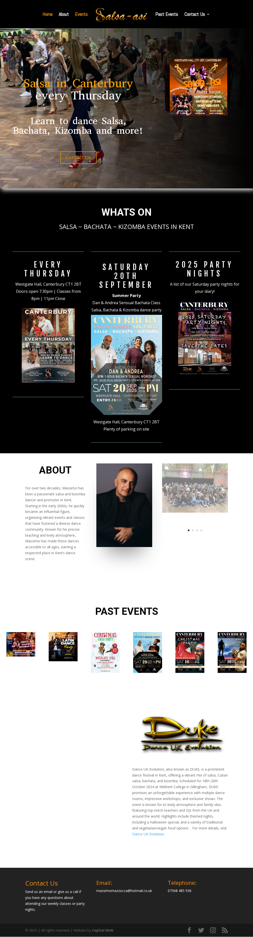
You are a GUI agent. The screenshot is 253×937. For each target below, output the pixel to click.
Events (81, 14)
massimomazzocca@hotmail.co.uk (124, 890)
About (64, 14)
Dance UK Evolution (148, 834)
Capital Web (102, 930)
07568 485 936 (179, 890)
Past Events (166, 14)
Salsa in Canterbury (78, 83)
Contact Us (194, 14)
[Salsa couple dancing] (195, 539)
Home (47, 14)
